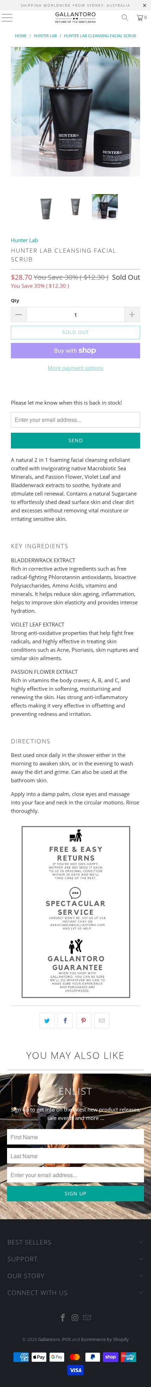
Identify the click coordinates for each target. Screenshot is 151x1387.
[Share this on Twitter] (46, 1020)
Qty (15, 300)
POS (66, 1339)
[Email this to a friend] (102, 1020)
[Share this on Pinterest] (83, 1020)
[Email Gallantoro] (87, 1318)
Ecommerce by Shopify (105, 1339)
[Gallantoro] (75, 18)
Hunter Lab (24, 240)
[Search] (125, 18)
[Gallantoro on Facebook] (63, 1318)
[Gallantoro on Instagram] (75, 1318)
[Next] (134, 120)
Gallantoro (49, 1339)
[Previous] (16, 120)
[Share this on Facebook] (65, 1020)
